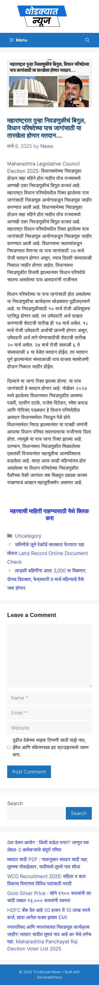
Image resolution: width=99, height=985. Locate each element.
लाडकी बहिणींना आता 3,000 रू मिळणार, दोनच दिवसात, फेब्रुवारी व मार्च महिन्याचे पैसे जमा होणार (47, 579)
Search (15, 803)
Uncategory (28, 536)
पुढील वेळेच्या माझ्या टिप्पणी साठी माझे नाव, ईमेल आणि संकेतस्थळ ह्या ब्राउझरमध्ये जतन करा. (50, 747)
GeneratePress (49, 977)
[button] (87, 40)
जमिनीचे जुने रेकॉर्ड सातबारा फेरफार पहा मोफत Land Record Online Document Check (47, 553)
